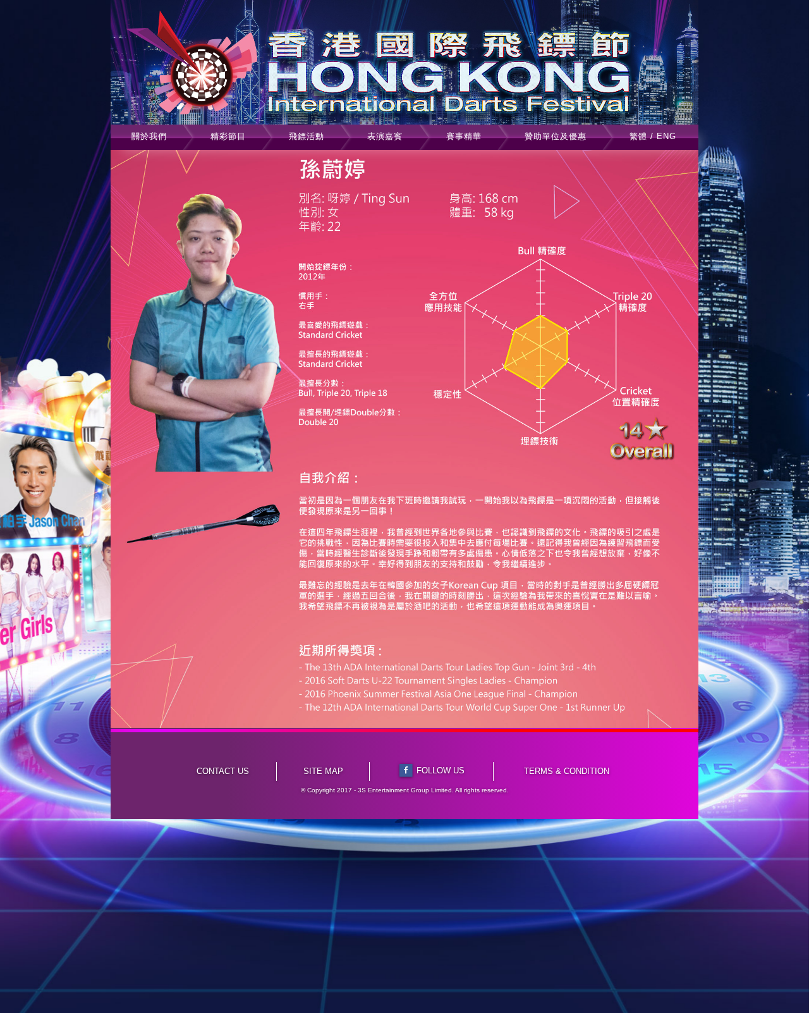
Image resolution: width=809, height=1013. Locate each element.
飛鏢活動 (306, 136)
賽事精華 (464, 136)
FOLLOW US (441, 770)
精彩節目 (228, 136)
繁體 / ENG (653, 136)
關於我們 (149, 136)
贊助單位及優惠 (556, 136)
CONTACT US (223, 771)
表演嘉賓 (385, 136)
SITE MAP (323, 771)
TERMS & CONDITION (566, 771)
